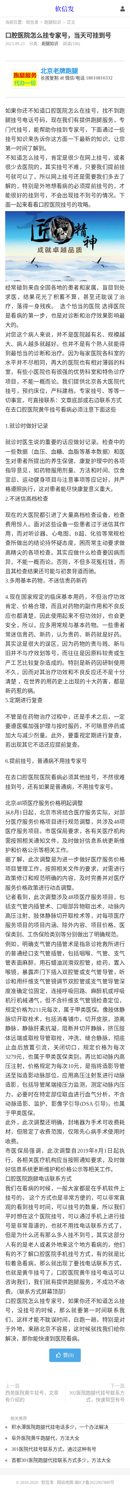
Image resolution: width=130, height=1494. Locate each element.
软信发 (65, 8)
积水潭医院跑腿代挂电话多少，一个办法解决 (60, 1427)
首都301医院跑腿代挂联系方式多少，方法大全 (61, 1460)
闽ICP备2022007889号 (94, 1482)
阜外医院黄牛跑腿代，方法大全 (45, 1438)
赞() (68, 1355)
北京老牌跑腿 (59, 71)
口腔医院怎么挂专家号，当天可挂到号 (58, 35)
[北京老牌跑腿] (25, 79)
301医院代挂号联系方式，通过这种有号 (53, 1449)
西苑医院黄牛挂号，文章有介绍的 (32, 1396)
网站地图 (65, 1482)
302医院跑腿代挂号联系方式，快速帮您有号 (97, 1396)
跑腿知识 (52, 22)
